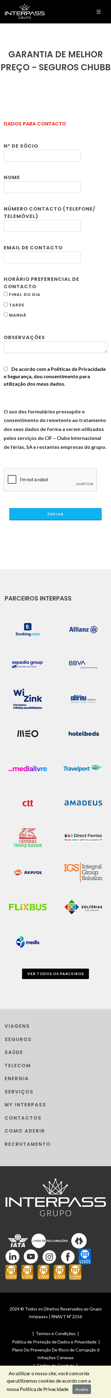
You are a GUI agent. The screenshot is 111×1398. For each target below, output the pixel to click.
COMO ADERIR (25, 1131)
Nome (12, 177)
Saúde (14, 1052)
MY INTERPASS (25, 1104)
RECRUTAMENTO (28, 1144)
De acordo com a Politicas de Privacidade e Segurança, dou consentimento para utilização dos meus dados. (55, 376)
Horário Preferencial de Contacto (41, 283)
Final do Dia (24, 294)
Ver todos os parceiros (55, 973)
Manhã (17, 315)
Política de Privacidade (44, 1389)
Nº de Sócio (21, 146)
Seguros (18, 1039)
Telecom (18, 1065)
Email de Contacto (33, 247)
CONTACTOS (23, 1118)
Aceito (81, 1389)
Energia (17, 1078)
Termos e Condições (56, 1333)
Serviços (19, 1091)
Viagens (17, 1026)
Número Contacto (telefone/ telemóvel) (49, 212)
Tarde (16, 305)
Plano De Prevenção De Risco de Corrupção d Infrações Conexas (55, 1353)
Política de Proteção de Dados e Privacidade (54, 1341)
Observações (24, 337)
